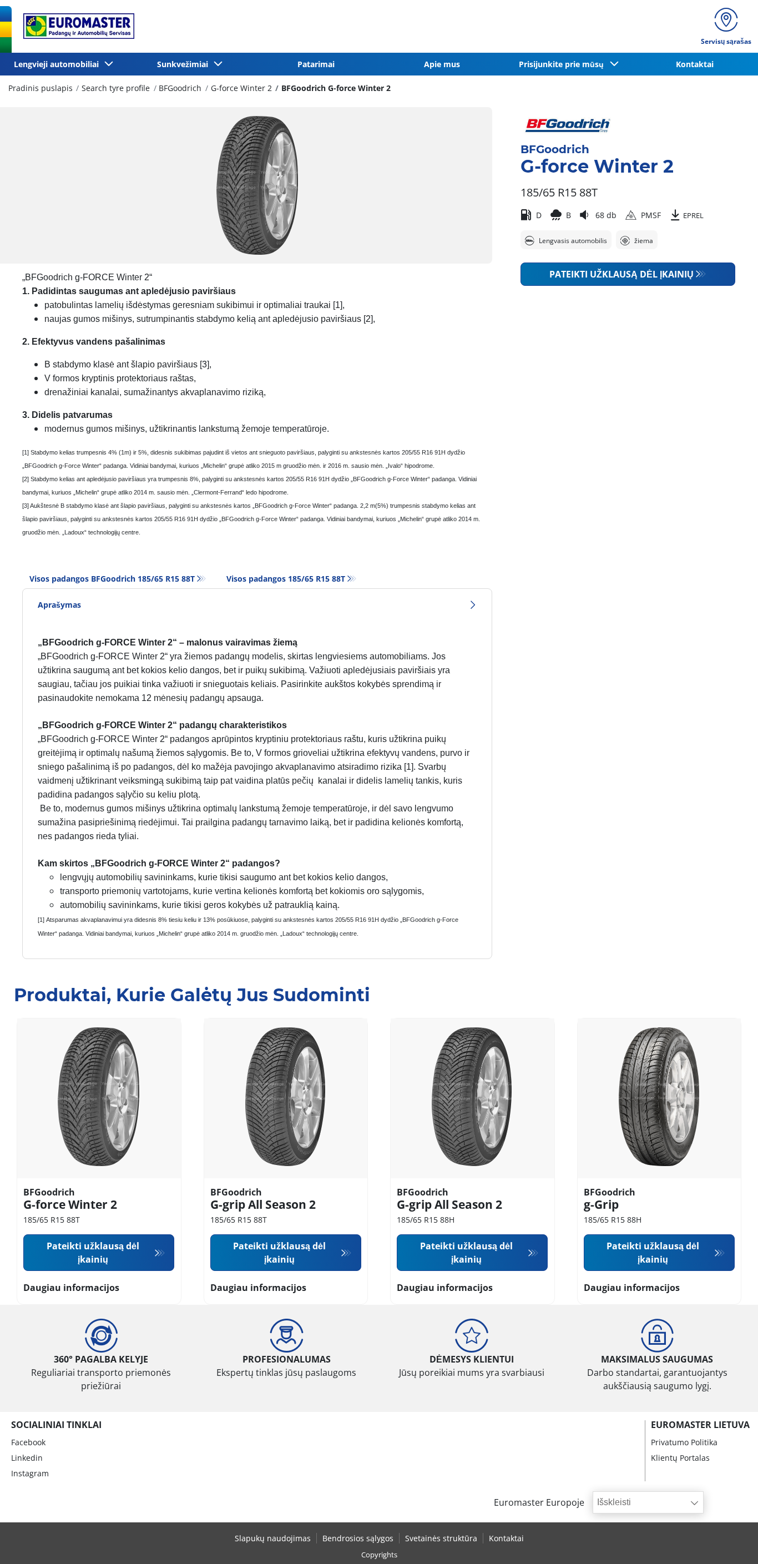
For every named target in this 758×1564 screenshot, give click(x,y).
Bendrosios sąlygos (357, 1538)
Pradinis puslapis (40, 88)
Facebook (28, 1442)
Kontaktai (695, 64)
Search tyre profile (116, 88)
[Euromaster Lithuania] (75, 26)
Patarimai (316, 64)
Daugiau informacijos (71, 1288)
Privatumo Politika (684, 1442)
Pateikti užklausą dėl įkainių (621, 274)
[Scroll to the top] (728, 1540)
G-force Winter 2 (241, 88)
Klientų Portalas (680, 1457)
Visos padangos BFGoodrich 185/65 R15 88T (112, 578)
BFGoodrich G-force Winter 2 (336, 88)
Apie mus (442, 64)
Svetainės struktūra (441, 1538)
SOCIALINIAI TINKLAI (56, 1424)
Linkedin (27, 1457)
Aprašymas (59, 604)
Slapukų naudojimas (273, 1538)
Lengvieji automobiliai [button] (58, 64)
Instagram (30, 1473)
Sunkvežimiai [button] (185, 64)
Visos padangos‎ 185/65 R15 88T (285, 578)
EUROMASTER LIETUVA (700, 1424)
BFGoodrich (180, 88)
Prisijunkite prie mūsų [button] (563, 64)
